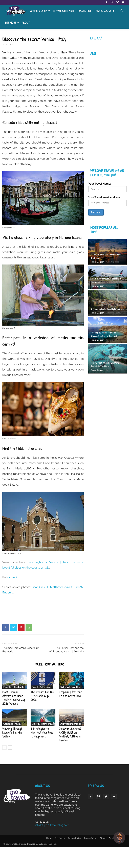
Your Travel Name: (99, 183)
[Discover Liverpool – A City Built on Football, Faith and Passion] (71, 717)
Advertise (113, 838)
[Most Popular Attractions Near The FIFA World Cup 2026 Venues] (14, 680)
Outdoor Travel (11, 723)
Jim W (79, 587)
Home (8, 10)
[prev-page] (4, 747)
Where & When (38, 10)
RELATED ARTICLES (17, 664)
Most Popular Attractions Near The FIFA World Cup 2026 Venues (14, 698)
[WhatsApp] (29, 627)
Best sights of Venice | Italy (48, 562)
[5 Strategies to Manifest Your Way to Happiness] (43, 717)
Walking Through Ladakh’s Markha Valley (12, 732)
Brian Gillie (39, 587)
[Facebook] (106, 2)
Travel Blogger (97, 262)
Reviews (19, 10)
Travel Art (84, 10)
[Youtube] (123, 2)
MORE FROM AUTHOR (49, 664)
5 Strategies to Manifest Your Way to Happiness (42, 732)
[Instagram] (112, 2)
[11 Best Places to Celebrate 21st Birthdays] (107, 252)
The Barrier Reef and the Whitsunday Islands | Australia (66, 649)
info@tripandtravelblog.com (52, 825)
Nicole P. (12, 577)
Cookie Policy (90, 838)
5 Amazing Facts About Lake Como (106, 309)
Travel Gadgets (104, 10)
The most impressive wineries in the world (20, 649)
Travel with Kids (63, 10)
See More (10, 22)
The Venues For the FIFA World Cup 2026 (42, 696)
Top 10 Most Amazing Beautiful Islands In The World (105, 364)
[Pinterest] (21, 627)
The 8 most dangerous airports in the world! (106, 280)
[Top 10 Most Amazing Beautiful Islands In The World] (107, 359)
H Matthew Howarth (60, 587)
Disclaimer (60, 838)
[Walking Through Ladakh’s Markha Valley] (14, 717)
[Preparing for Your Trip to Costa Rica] (71, 680)
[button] (122, 10)
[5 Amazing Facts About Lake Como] (107, 303)
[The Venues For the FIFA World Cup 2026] (43, 680)
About (26, 22)
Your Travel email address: (104, 197)
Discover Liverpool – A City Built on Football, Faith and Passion (71, 734)
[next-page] (10, 747)
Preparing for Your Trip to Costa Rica (70, 694)
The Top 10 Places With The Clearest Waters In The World (104, 334)
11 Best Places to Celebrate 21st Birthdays (106, 256)
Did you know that (70, 687)
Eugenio (7, 592)
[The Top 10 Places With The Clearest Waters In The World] (107, 330)
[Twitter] (117, 2)
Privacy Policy (74, 838)
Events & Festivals (13, 687)
